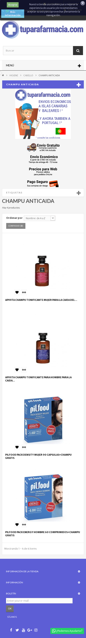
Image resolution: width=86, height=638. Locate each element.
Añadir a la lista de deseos (17, 292)
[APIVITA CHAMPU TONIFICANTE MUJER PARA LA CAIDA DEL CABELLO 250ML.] (43, 262)
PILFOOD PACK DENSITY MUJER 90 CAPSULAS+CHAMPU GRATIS (38, 456)
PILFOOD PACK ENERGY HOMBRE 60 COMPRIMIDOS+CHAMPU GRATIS (42, 534)
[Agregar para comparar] (24, 292)
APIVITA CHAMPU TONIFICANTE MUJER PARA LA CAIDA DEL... (41, 299)
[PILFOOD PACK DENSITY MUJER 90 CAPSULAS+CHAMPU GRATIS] (43, 417)
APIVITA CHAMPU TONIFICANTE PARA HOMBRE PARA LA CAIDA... (38, 379)
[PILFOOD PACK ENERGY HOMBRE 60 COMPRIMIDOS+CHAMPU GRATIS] (43, 494)
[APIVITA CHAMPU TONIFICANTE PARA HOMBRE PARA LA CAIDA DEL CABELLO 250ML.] (43, 339)
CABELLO (28, 75)
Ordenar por (14, 218)
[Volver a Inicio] (3, 75)
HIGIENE (13, 75)
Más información (13, 13)
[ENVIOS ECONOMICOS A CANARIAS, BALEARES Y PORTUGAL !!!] (43, 113)
